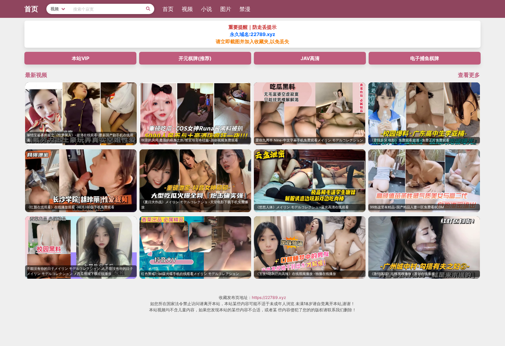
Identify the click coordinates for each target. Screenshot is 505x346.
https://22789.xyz (269, 297)
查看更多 (469, 74)
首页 (167, 8)
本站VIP (80, 58)
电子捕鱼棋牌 (424, 58)
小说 (206, 8)
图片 (225, 8)
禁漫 (244, 8)
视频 (187, 8)
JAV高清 (310, 58)
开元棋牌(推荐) (195, 58)
